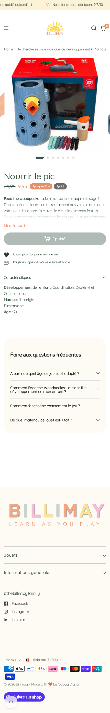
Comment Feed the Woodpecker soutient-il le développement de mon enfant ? (48, 389)
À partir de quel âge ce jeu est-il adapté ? (44, 373)
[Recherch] (94, 28)
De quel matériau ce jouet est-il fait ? (41, 420)
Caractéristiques (17, 277)
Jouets (11, 555)
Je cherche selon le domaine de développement (53, 49)
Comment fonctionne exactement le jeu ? (45, 405)
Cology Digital (68, 684)
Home (9, 49)
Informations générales (27, 572)
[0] (102, 28)
